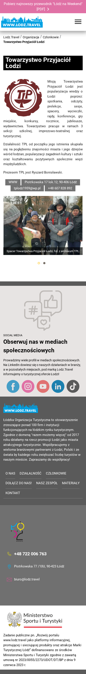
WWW (13, 182)
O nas (10, 473)
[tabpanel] (43, 225)
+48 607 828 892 (60, 188)
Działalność (30, 473)
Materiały (71, 483)
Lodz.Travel (11, 37)
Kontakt (13, 493)
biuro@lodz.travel (27, 579)
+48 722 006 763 (30, 553)
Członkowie (51, 37)
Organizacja (31, 37)
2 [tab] (44, 263)
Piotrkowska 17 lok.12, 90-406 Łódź (51, 182)
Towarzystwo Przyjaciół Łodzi (24, 42)
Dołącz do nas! (19, 483)
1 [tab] (39, 263)
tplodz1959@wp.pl (27, 188)
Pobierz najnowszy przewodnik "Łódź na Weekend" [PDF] (43, 6)
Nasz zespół (47, 483)
